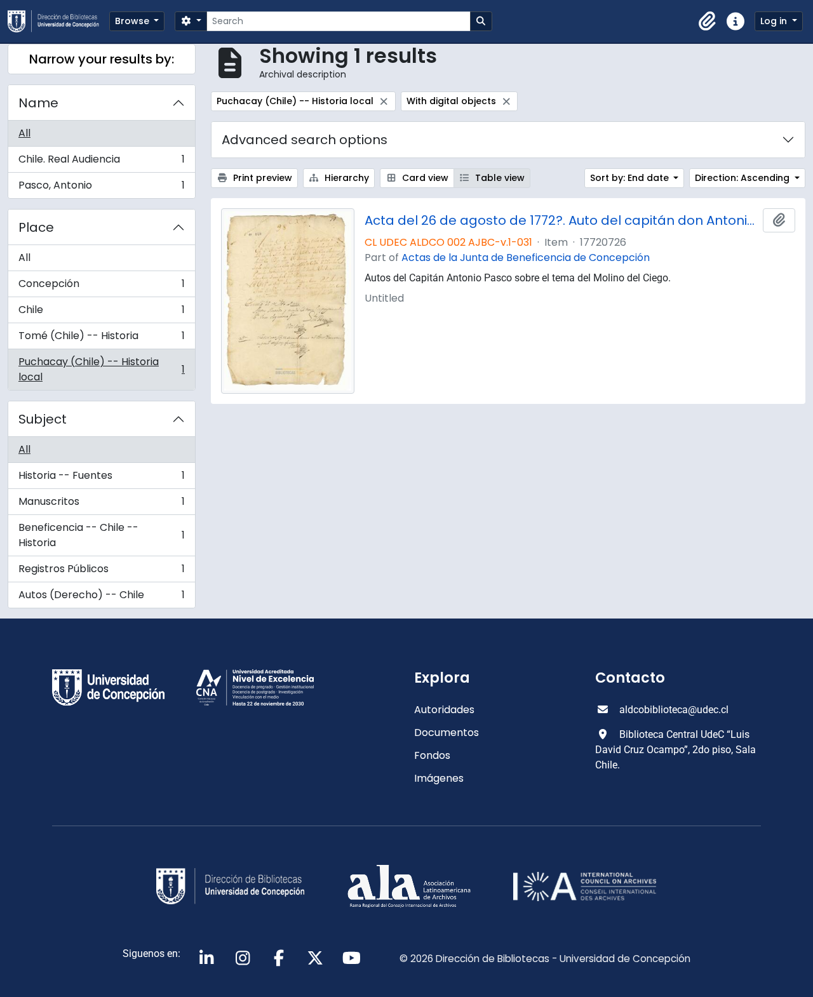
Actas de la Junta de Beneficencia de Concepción (525, 257)
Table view (499, 177)
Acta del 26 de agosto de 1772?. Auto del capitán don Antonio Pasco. (561, 220)
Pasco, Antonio (101, 188)
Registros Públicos (101, 571)
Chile (101, 312)
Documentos (446, 732)
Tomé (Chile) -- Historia (101, 338)
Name (38, 103)
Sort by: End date (630, 177)
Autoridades (444, 709)
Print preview (261, 177)
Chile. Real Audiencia (101, 162)
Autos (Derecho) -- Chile (101, 597)
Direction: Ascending (743, 177)
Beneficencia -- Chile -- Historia (101, 535)
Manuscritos (101, 504)
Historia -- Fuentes (101, 478)
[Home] (58, 21)
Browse (133, 21)
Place (36, 227)
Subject (42, 419)
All (24, 133)
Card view (424, 177)
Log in (774, 21)
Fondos (432, 755)
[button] (708, 22)
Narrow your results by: (101, 59)
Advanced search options (304, 140)
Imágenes (439, 778)
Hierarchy (345, 177)
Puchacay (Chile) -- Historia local (101, 369)
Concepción (101, 286)
